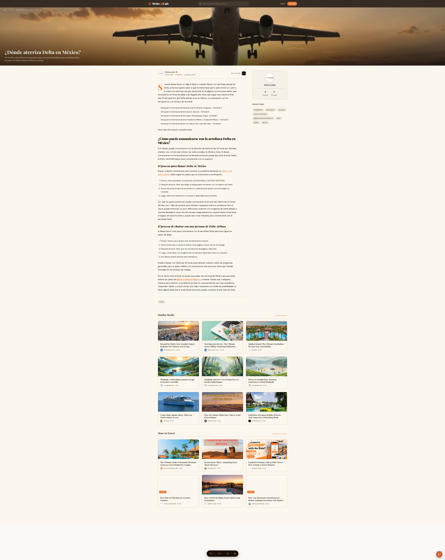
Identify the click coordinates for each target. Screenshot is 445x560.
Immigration (258, 110)
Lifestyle (282, 110)
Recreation (270, 110)
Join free (292, 4)
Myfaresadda (170, 72)
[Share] (234, 554)
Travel (11, 10)
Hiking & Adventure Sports (263, 118)
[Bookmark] (228, 554)
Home (5, 10)
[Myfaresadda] (160, 73)
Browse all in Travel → (280, 434)
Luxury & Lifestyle (260, 114)
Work (278, 118)
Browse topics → (281, 315)
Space (256, 122)
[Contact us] (439, 554)
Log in (282, 4)
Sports (264, 122)
